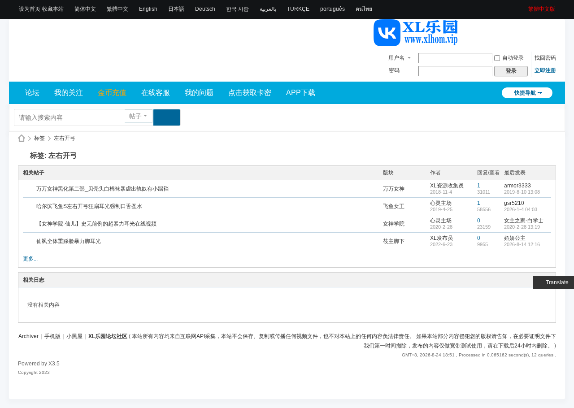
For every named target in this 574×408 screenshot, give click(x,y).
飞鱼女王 (393, 206)
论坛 (32, 92)
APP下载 (300, 92)
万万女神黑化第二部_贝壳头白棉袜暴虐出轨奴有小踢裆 (102, 189)
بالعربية (268, 9)
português (332, 9)
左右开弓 (64, 138)
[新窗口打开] (30, 189)
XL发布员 (441, 238)
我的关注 (68, 92)
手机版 (52, 336)
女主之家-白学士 (524, 220)
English (148, 9)
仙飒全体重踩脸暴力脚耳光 (68, 241)
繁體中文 (117, 9)
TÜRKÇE (298, 9)
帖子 (135, 116)
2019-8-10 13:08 (522, 192)
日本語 (176, 9)
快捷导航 (525, 93)
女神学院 (393, 224)
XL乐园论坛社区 (21, 138)
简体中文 (85, 9)
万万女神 (393, 189)
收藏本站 (53, 9)
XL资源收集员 (447, 185)
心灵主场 (441, 203)
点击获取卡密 (249, 92)
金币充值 (112, 92)
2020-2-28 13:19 (522, 227)
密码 (394, 70)
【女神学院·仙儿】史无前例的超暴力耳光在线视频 (96, 224)
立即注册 (545, 70)
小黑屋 (74, 336)
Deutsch (205, 9)
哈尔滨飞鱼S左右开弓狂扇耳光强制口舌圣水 (89, 206)
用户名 (396, 58)
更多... (30, 259)
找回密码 (545, 58)
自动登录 (513, 58)
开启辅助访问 (525, 6)
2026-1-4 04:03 (520, 209)
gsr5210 (514, 203)
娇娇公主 (515, 238)
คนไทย (364, 9)
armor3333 (517, 185)
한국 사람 (237, 9)
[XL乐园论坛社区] (416, 42)
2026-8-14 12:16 (522, 244)
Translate (557, 282)
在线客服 (155, 92)
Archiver (28, 336)
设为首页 (29, 9)
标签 (39, 138)
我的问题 (199, 92)
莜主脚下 (393, 241)
